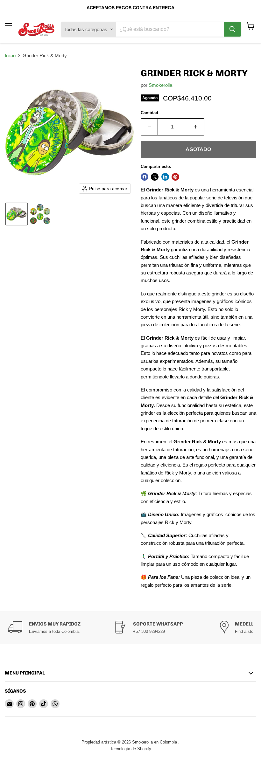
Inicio (10, 55)
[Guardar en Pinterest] (175, 177)
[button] (16, 214)
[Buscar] (232, 29)
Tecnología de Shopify (130, 748)
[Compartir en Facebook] (144, 177)
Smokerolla (160, 85)
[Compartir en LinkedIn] (165, 177)
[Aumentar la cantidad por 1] (195, 126)
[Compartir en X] (155, 177)
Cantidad (149, 112)
